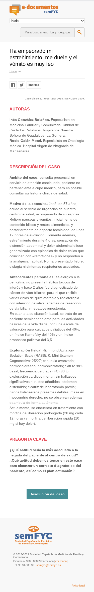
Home (13, 71)
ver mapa (61, 561)
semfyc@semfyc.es (48, 565)
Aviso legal (78, 585)
